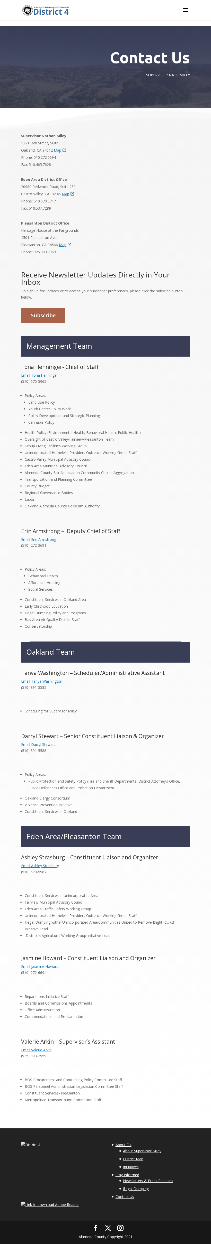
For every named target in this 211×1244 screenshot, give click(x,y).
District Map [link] (133, 1158)
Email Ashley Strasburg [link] (40, 865)
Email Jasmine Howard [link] (39, 966)
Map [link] (57, 150)
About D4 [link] (123, 1144)
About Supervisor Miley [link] (142, 1150)
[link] (46, 9)
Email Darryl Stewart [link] (38, 744)
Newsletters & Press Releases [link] (148, 1180)
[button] (186, 13)
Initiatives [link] (131, 1166)
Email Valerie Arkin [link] (36, 1049)
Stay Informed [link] (127, 1174)
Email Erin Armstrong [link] (38, 539)
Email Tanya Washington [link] (41, 681)
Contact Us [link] (125, 1196)
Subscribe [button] (43, 315)
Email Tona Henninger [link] (39, 375)
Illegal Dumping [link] (136, 1188)
